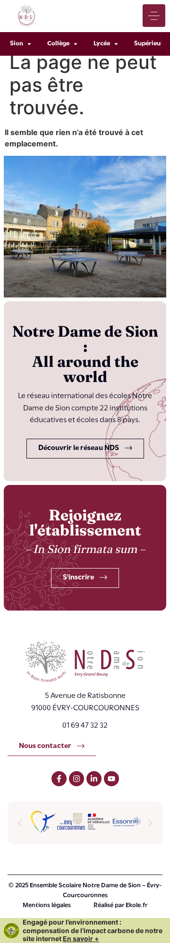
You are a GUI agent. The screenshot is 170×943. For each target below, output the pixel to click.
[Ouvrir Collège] (75, 44)
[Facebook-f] (59, 778)
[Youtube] (111, 778)
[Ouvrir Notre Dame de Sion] (29, 44)
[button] (20, 823)
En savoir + (81, 939)
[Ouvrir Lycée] (116, 44)
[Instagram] (76, 778)
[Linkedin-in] (94, 778)
